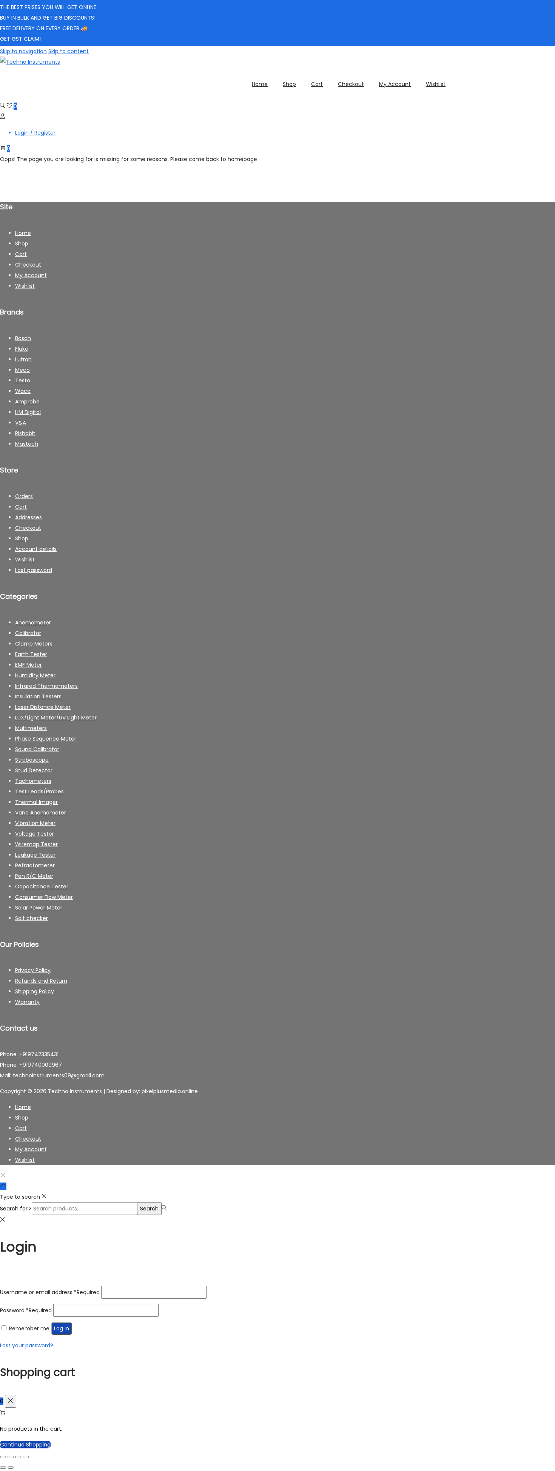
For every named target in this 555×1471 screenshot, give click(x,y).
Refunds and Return (41, 981)
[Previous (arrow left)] (3, 1467)
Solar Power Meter (38, 907)
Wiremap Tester (36, 844)
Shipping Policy (34, 991)
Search (149, 1208)
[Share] (18, 1457)
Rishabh (25, 433)
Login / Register (35, 133)
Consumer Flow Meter (44, 897)
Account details (36, 549)
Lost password (33, 570)
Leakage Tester (35, 855)
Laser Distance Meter (43, 707)
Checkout (28, 264)
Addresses (28, 517)
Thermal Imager (36, 802)
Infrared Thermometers (46, 686)
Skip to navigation (23, 51)
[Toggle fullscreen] (11, 1457)
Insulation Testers (38, 696)
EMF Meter (28, 665)
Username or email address (50, 1292)
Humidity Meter (35, 675)
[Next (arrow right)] (11, 1467)
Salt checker (31, 918)
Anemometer (33, 622)
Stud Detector (33, 770)
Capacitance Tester (41, 886)
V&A (20, 422)
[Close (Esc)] (26, 1457)
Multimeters (31, 728)
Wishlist (25, 286)
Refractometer (35, 865)
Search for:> (16, 1208)
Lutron (23, 359)
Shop (21, 243)
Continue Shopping (25, 1444)
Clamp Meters (33, 643)
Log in (61, 1328)
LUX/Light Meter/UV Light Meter (56, 717)
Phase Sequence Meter (45, 738)
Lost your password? (26, 1345)
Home (23, 233)
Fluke (21, 349)
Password (26, 1310)
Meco (22, 370)
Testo (22, 380)
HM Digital (28, 412)
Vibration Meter (35, 823)
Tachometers (33, 781)
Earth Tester (31, 654)
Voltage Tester (34, 834)
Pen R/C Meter (34, 876)
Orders (24, 496)
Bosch (23, 338)
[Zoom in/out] (3, 1457)
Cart (21, 254)
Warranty (27, 1002)
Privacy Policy (33, 970)
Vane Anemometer (40, 812)
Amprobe (27, 401)
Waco (23, 391)
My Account (31, 275)
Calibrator (28, 633)
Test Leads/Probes (39, 791)
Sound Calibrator (37, 749)
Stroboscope (32, 760)
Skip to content (68, 51)
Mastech (26, 444)
